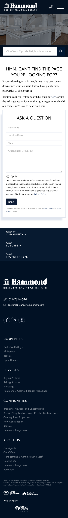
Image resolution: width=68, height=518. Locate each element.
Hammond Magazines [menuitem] (15, 430)
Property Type (17, 256)
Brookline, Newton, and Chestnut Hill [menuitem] (23, 408)
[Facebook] (6, 320)
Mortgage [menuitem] (8, 386)
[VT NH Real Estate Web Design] (34, 508)
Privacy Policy (40, 194)
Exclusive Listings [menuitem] (13, 347)
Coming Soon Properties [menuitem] (16, 417)
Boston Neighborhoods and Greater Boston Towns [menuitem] (30, 413)
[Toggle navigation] (60, 7)
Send (11, 201)
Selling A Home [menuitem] (11, 382)
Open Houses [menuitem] (10, 360)
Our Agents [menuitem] (9, 448)
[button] (61, 51)
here (53, 97)
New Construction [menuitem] (13, 421)
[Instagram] (21, 320)
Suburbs (12, 245)
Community (15, 234)
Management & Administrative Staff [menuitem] (23, 456)
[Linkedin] (14, 320)
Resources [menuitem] (9, 469)
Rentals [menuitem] (7, 355)
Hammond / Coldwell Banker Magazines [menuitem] (25, 390)
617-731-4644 (51, 7)
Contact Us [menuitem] (9, 461)
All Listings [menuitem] (9, 351)
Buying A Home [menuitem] (11, 378)
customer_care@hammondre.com (26, 304)
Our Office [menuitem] (9, 452)
